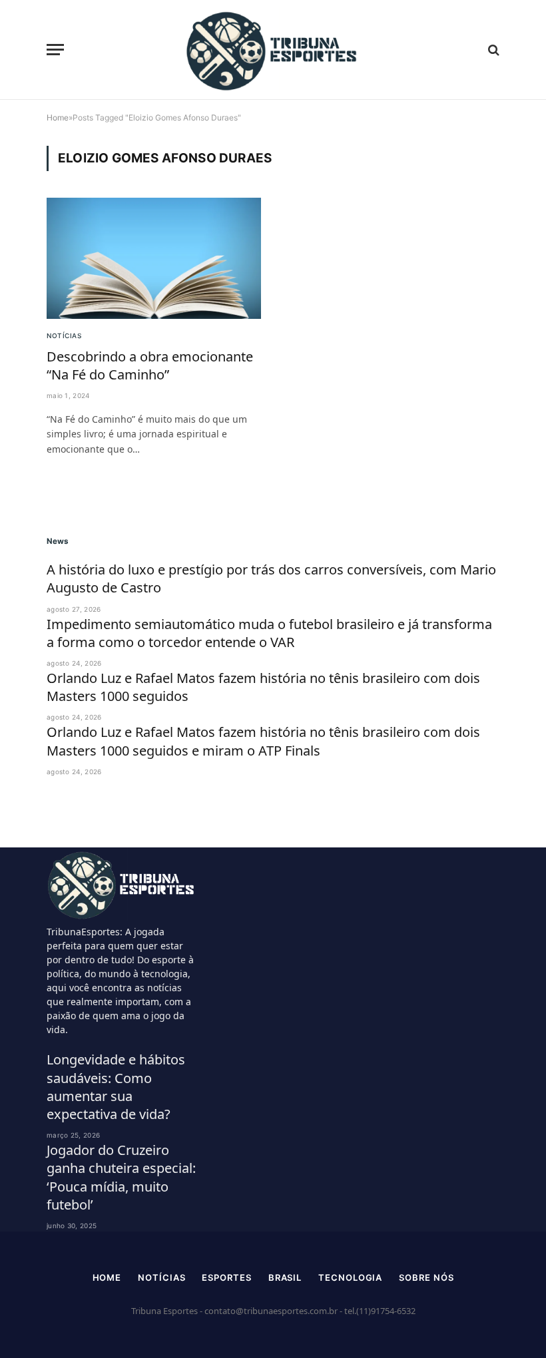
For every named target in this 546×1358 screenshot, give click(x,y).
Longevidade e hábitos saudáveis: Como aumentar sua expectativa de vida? (116, 1086)
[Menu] (55, 50)
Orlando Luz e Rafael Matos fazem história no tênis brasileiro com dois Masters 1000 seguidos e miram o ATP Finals (263, 741)
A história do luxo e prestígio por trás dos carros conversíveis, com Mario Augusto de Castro (271, 578)
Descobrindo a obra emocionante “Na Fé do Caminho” (150, 365)
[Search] (492, 50)
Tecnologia (350, 1277)
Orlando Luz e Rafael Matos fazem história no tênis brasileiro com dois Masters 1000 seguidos (263, 687)
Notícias (64, 336)
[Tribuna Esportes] (273, 50)
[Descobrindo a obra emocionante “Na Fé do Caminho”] (154, 258)
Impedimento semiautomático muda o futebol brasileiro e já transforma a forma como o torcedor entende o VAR (269, 633)
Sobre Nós (426, 1277)
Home (107, 1277)
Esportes (226, 1277)
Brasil (285, 1277)
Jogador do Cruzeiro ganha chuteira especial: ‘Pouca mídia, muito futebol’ (121, 1177)
